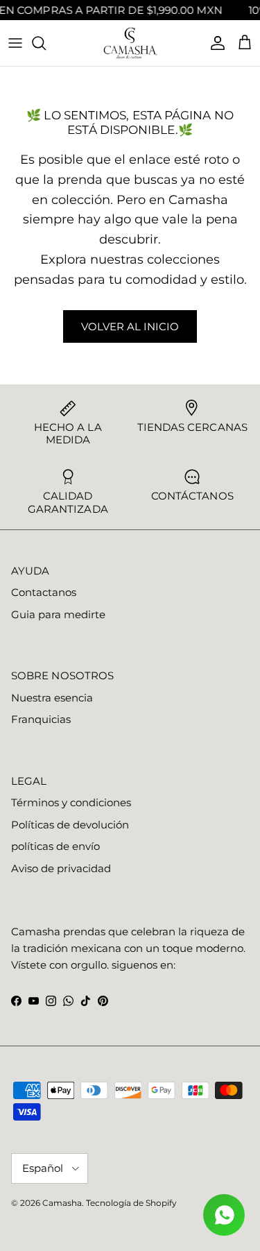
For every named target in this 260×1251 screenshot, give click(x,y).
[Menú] (15, 43)
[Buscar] (46, 43)
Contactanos (43, 592)
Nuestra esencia (52, 697)
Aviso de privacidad (61, 868)
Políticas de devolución (70, 824)
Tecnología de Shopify (131, 1203)
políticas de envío (55, 846)
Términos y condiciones (71, 802)
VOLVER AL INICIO (130, 326)
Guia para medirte (58, 614)
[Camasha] (130, 43)
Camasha (62, 1203)
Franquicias (41, 719)
